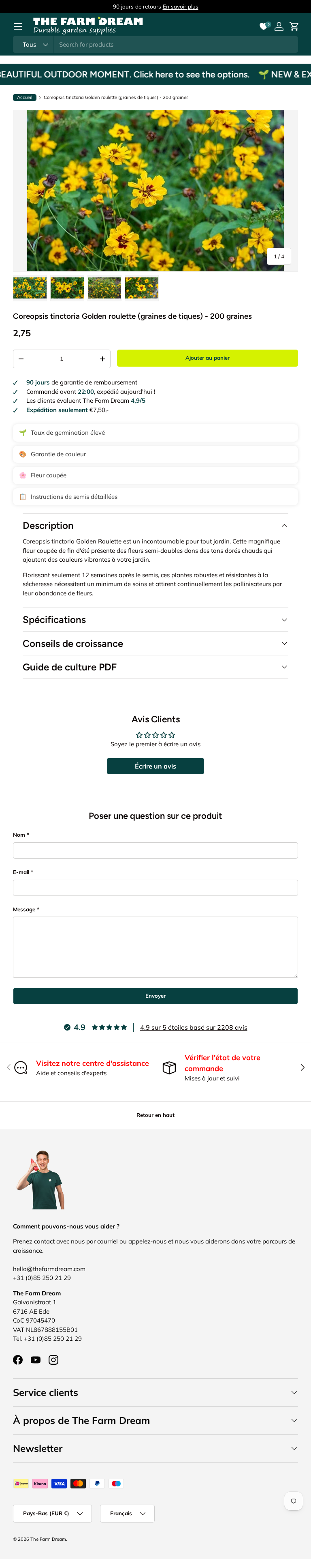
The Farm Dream (48, 1539)
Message (24, 909)
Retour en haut (155, 1115)
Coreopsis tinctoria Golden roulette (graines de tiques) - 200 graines (116, 97)
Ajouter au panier (207, 357)
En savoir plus (180, 6)
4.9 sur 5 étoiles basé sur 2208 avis (193, 1027)
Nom (19, 834)
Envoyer (155, 995)
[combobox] (155, 44)
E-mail (21, 872)
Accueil (24, 97)
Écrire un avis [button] (155, 766)
